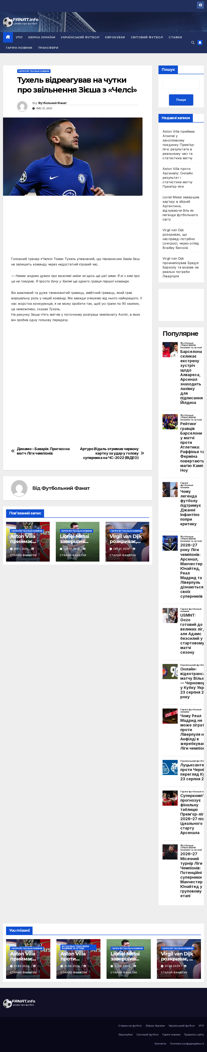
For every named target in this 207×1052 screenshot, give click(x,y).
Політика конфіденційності (187, 1043)
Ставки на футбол (130, 1025)
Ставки (175, 37)
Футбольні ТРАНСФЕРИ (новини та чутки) (75, 947)
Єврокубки (115, 37)
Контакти (160, 1043)
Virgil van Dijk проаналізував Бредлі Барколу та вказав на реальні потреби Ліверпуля (181, 267)
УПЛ (19, 37)
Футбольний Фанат (52, 103)
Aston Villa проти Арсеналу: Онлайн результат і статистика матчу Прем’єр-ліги (178, 177)
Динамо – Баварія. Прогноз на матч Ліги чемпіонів (43, 451)
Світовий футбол (147, 37)
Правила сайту (194, 1034)
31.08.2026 (72, 966)
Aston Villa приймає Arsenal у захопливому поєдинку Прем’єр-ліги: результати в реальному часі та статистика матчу (179, 144)
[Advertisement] (77, 228)
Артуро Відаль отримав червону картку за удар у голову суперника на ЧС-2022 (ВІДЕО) (109, 453)
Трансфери (48, 48)
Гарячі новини (19, 48)
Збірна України (41, 37)
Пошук (168, 69)
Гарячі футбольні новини (33, 71)
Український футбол (80, 37)
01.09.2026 (22, 966)
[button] (192, 43)
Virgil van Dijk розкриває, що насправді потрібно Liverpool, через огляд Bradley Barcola (181, 239)
